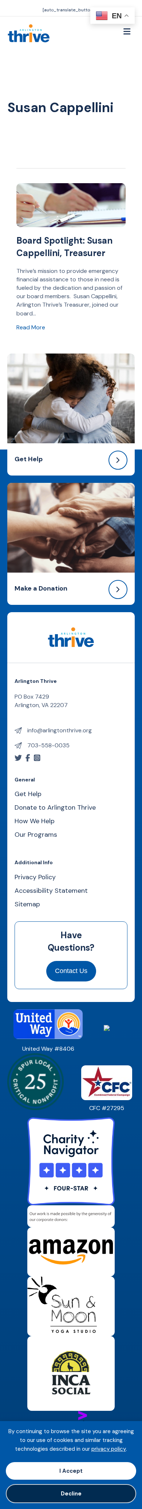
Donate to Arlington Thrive (55, 808)
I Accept (71, 1471)
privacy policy (108, 1449)
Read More (30, 327)
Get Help (29, 459)
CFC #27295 (106, 1108)
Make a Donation (41, 588)
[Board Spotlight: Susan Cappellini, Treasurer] (71, 204)
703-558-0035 (48, 745)
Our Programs (36, 835)
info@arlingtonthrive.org (59, 730)
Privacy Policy (35, 877)
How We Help (35, 821)
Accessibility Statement (51, 891)
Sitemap (27, 905)
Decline (71, 1493)
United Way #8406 (48, 1049)
